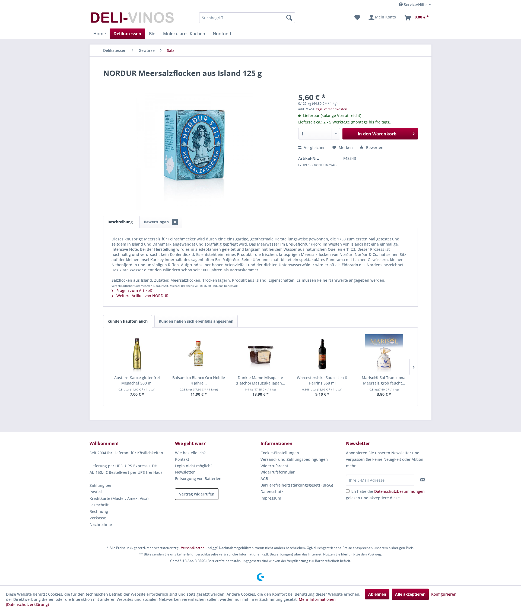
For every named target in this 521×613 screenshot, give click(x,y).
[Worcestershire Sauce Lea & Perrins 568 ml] (322, 353)
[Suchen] (289, 17)
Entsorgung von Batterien (198, 478)
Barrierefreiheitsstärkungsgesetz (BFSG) (296, 485)
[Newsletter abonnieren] (422, 480)
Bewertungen (160, 221)
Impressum (270, 498)
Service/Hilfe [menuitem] (415, 4)
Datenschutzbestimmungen (399, 491)
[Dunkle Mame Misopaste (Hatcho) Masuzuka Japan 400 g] (260, 353)
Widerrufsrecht (274, 465)
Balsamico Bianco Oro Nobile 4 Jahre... (198, 380)
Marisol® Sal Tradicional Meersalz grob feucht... (384, 380)
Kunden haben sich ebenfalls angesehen (196, 321)
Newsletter (185, 472)
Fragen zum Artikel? (134, 290)
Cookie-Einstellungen (279, 452)
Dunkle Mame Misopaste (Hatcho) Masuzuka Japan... (260, 380)
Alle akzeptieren (410, 594)
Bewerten (374, 147)
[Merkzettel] (357, 17)
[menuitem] (247, 17)
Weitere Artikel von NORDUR (142, 295)
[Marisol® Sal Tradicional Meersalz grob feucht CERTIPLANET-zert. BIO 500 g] (384, 353)
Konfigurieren (443, 594)
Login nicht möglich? (193, 465)
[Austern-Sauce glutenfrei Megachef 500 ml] (137, 353)
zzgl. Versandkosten (331, 109)
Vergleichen (314, 147)
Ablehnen (377, 594)
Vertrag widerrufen (196, 494)
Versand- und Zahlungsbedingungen (294, 459)
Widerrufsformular (277, 472)
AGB (264, 478)
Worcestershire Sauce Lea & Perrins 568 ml (322, 380)
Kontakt (182, 459)
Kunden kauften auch (127, 321)
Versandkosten (193, 547)
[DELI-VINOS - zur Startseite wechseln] (132, 19)
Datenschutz (271, 491)
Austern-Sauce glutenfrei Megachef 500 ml (137, 380)
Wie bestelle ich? (190, 452)
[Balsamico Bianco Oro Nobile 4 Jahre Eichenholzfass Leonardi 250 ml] (199, 353)
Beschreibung (120, 221)
